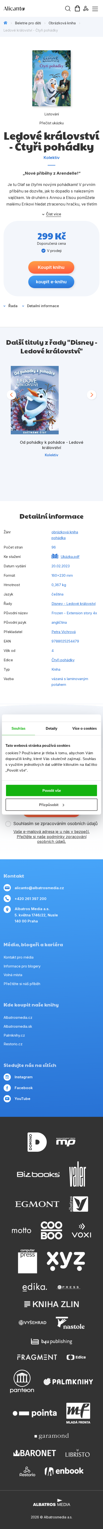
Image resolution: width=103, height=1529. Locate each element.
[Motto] (21, 1230)
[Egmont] (37, 1204)
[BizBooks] (38, 1174)
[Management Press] (66, 1142)
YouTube (22, 1098)
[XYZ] (66, 1261)
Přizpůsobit (48, 805)
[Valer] (77, 1174)
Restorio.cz (13, 1044)
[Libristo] (77, 1453)
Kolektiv (52, 157)
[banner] (31, 8)
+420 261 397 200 (30, 898)
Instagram (24, 1077)
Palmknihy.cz (14, 1035)
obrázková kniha (65, 532)
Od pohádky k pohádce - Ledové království (51, 445)
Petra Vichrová (64, 631)
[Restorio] (27, 1471)
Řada (12, 306)
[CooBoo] (51, 1230)
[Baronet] (35, 1453)
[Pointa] (35, 1413)
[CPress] (68, 1287)
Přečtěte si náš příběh (22, 983)
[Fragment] (37, 1357)
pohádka (59, 538)
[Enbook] (64, 1471)
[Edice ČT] (76, 1357)
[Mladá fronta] (78, 1413)
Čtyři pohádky (63, 660)
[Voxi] (81, 1230)
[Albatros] (78, 1204)
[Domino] (37, 1142)
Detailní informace (43, 306)
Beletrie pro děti (28, 23)
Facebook (24, 1088)
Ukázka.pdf (70, 556)
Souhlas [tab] (18, 728)
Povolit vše (51, 790)
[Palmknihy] (68, 1381)
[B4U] (51, 1341)
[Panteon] (22, 1381)
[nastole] (70, 1323)
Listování (51, 114)
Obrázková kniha (62, 23)
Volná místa (13, 975)
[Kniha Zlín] (51, 1304)
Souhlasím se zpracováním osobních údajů (55, 823)
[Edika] (35, 1287)
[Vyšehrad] (32, 1323)
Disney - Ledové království (74, 603)
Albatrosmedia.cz (18, 1017)
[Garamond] (52, 1436)
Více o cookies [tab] (84, 728)
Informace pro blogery (22, 966)
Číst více (53, 214)
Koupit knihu (51, 267)
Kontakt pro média (19, 957)
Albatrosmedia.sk (18, 1026)
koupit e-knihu (51, 282)
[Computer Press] (27, 1261)
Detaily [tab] (51, 728)
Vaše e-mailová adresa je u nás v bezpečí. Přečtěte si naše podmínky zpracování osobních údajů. (51, 836)
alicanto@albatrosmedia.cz (39, 888)
